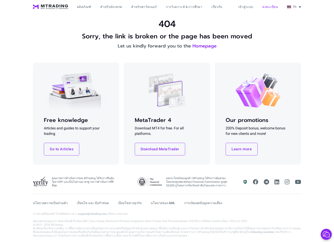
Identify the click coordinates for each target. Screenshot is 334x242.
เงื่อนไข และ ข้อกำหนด (93, 203)
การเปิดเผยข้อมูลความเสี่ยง (203, 203)
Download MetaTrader (160, 149)
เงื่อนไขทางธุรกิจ (130, 203)
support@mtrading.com (92, 213)
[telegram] (266, 182)
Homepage (204, 45)
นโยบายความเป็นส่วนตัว (50, 203)
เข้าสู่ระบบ (245, 7)
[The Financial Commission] (149, 182)
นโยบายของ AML (163, 203)
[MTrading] (50, 6)
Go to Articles (61, 149)
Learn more (242, 149)
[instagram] (287, 182)
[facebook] (255, 182)
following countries (262, 232)
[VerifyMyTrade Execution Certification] (40, 182)
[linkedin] (276, 182)
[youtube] (298, 182)
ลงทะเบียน (270, 7)
